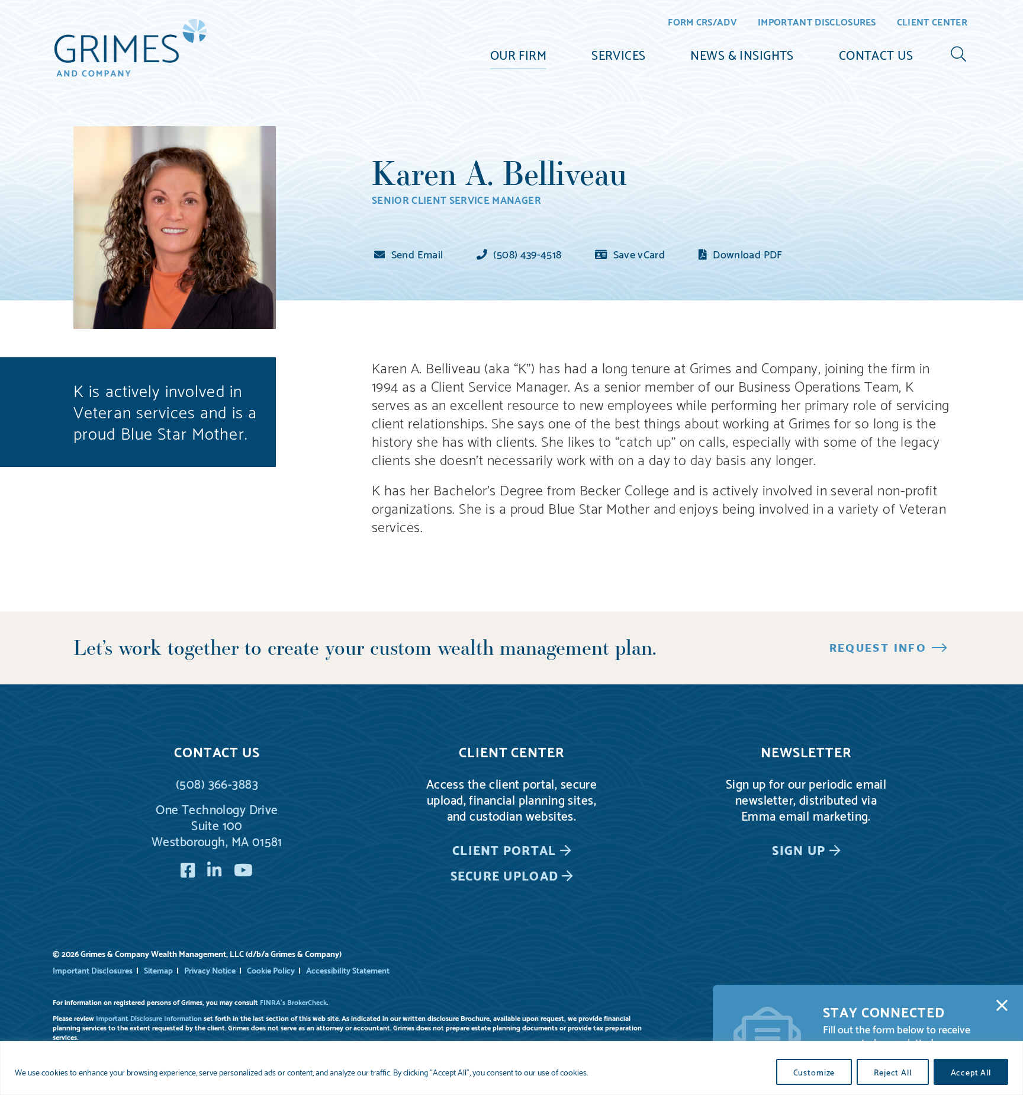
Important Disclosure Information (149, 1017)
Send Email (415, 253)
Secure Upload (504, 874)
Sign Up (798, 849)
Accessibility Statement (348, 970)
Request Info (878, 647)
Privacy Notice (210, 970)
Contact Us (876, 54)
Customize (814, 1072)
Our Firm (518, 54)
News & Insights (741, 54)
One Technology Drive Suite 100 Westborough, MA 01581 (217, 824)
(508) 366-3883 (217, 782)
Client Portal (504, 849)
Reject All (892, 1072)
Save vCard (637, 253)
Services (618, 54)
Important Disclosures (817, 22)
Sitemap (158, 970)
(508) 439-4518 (526, 253)
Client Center (932, 22)
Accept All (971, 1072)
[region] (511, 1068)
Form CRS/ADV (702, 22)
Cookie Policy (271, 970)
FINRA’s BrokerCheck (293, 1001)
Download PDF (746, 253)
